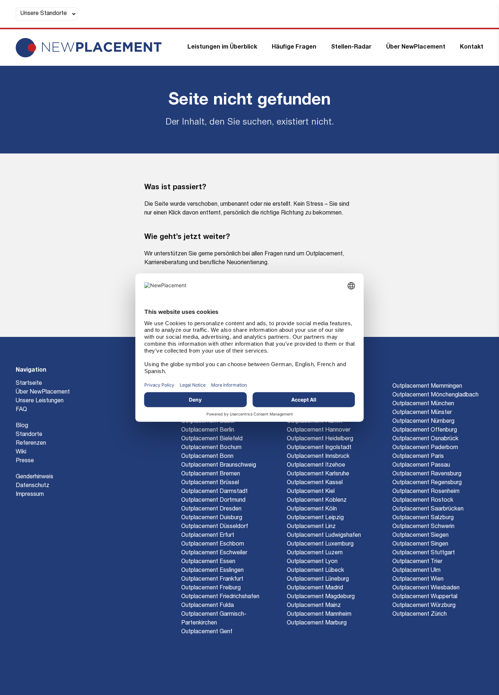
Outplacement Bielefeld (212, 439)
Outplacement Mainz (314, 606)
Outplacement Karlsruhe (318, 474)
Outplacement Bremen (210, 474)
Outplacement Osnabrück (425, 439)
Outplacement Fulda (207, 606)
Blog (22, 426)
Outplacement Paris (418, 457)
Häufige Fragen (294, 47)
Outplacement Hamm (314, 422)
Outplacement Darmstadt (214, 492)
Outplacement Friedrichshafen (220, 597)
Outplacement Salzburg (423, 518)
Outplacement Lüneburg (318, 579)
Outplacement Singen (420, 544)
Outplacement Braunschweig (218, 465)
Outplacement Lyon (312, 562)
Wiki (21, 452)
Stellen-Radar (351, 47)
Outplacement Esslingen (212, 571)
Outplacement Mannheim (319, 615)
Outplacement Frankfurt (212, 579)
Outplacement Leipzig (315, 518)
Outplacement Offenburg (424, 430)
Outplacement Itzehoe (316, 465)
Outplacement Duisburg (211, 518)
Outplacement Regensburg (427, 483)
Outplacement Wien (417, 579)
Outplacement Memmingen (427, 387)
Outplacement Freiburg (211, 588)
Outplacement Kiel (311, 492)
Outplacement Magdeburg (321, 597)
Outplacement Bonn (207, 457)
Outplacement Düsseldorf (214, 527)
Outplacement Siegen (420, 536)
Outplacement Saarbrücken (428, 509)
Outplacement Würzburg (424, 606)
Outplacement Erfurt (207, 536)
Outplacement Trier (417, 562)
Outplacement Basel (208, 422)
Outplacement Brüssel (210, 483)
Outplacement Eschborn (212, 544)
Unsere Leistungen (40, 401)
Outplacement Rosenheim (426, 492)
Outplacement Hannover (318, 430)
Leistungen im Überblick (222, 47)
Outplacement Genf (206, 632)
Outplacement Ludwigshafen (324, 536)
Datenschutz (32, 486)
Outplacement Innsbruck (318, 457)
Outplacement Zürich (419, 615)
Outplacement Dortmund (213, 501)
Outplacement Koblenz (317, 501)
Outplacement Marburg (317, 623)
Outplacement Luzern (315, 553)
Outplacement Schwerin (423, 527)
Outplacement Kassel (315, 483)
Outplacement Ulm (416, 571)
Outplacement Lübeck (315, 571)
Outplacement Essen (208, 562)
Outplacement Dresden (211, 509)
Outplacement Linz (311, 527)
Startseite (29, 384)
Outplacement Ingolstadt (319, 448)
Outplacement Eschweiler (214, 553)
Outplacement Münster (422, 413)
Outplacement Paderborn (425, 448)
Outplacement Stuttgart (423, 553)
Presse (25, 461)
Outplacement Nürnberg (423, 422)
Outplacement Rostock (422, 501)
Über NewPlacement (415, 47)
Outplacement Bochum (211, 448)
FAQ (21, 410)
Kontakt (471, 47)
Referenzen (31, 444)
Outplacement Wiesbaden (426, 588)
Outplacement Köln (312, 509)
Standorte (29, 435)
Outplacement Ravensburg (426, 474)
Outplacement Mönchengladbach (435, 395)
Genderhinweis (34, 477)
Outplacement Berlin (207, 430)
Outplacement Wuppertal (424, 597)
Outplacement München (423, 404)
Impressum (30, 495)
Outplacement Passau (421, 465)
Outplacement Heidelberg (320, 439)
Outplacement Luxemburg (320, 544)
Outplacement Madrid (315, 588)
